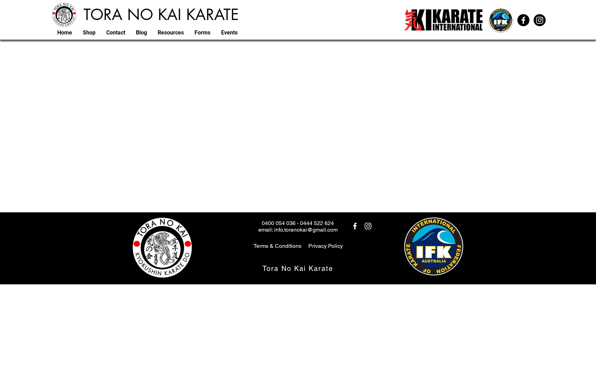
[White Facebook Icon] (354, 226)
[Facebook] (523, 20)
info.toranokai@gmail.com (306, 229)
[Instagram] (540, 20)
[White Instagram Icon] (368, 226)
